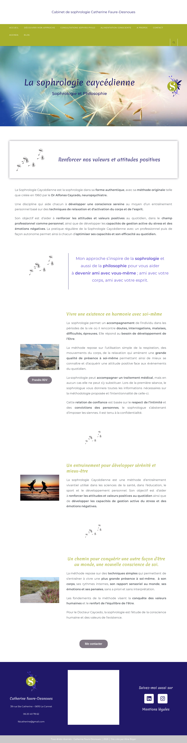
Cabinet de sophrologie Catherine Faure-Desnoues (93, 12)
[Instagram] (162, 698)
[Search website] (173, 43)
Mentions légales (155, 709)
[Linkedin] (149, 698)
